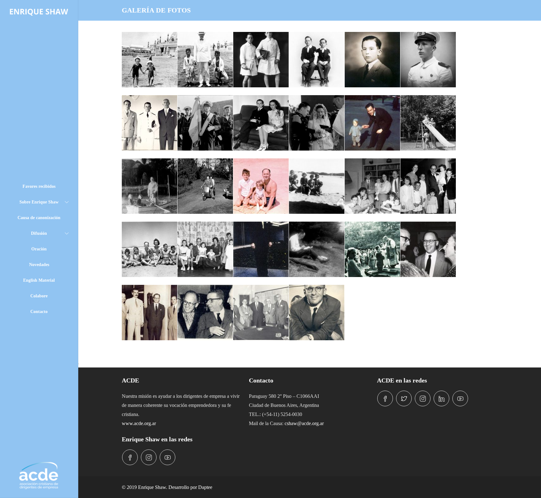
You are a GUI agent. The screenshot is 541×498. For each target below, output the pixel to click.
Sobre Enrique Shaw (39, 202)
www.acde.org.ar (139, 423)
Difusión (39, 233)
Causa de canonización (39, 217)
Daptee (205, 487)
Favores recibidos (39, 186)
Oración (39, 249)
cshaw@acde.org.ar (304, 423)
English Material (39, 280)
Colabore (39, 296)
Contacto (39, 311)
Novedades (39, 264)
